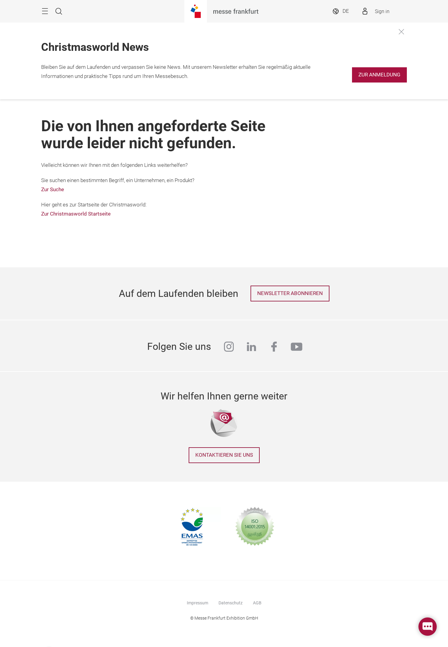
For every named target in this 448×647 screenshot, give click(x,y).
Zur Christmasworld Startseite (76, 214)
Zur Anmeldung (379, 75)
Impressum (197, 602)
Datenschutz (231, 602)
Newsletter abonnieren (290, 293)
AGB (257, 602)
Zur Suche (52, 189)
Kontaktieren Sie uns (224, 455)
